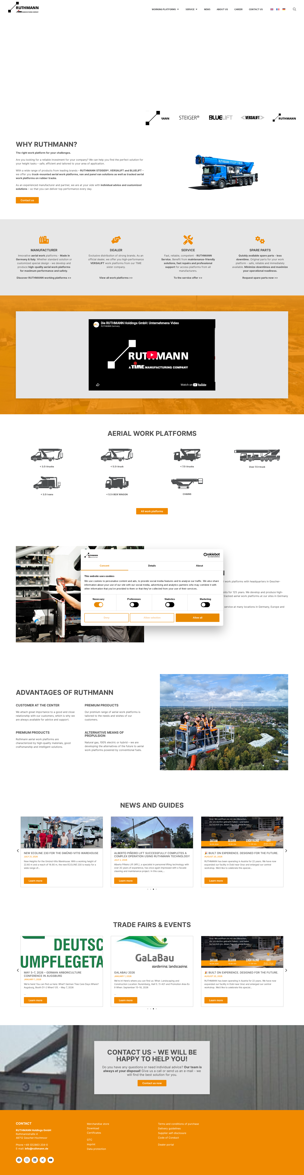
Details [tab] (152, 565)
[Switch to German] (284, 9)
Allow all (197, 617)
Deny (106, 617)
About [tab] (199, 565)
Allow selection (152, 617)
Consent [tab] (104, 565)
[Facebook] (19, 1160)
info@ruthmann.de (36, 1148)
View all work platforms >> (116, 277)
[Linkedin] (35, 1160)
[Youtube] (51, 1160)
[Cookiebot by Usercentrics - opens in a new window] (206, 555)
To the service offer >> (188, 277)
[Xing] (43, 1160)
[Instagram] (27, 1160)
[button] (18, 851)
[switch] (134, 604)
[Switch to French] (278, 9)
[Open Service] (196, 9)
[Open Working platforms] (178, 9)
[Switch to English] (272, 9)
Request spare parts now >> (260, 277)
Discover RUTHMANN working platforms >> (44, 277)
